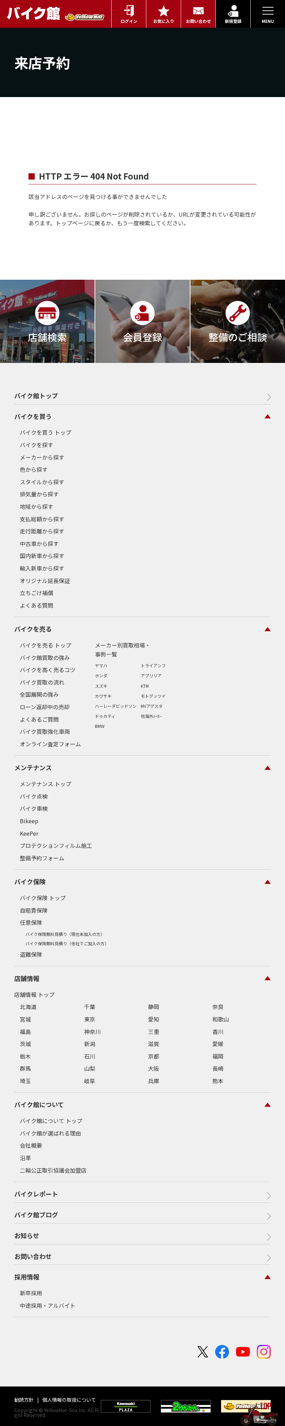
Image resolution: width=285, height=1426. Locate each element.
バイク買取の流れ (42, 682)
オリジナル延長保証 (45, 580)
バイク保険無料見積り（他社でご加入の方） (67, 943)
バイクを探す (36, 445)
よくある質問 (36, 605)
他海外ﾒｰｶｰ (151, 716)
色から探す (34, 469)
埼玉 (25, 1081)
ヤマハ (101, 665)
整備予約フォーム (42, 858)
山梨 (89, 1068)
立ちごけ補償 (36, 593)
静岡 (153, 1006)
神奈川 (92, 1031)
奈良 (217, 1006)
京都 (153, 1056)
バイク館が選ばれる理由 (50, 1133)
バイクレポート (36, 1193)
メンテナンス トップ (45, 784)
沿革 (25, 1158)
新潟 (89, 1044)
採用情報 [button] (26, 1276)
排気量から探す (39, 494)
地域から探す (36, 506)
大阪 (153, 1068)
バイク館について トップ (51, 1120)
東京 (89, 1019)
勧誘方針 (24, 1399)
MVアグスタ (152, 706)
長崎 (217, 1068)
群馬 (25, 1068)
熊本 (217, 1081)
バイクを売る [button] (33, 628)
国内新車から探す (42, 555)
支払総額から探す (42, 519)
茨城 (25, 1044)
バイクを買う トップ (45, 432)
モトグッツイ (153, 696)
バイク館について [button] (39, 1104)
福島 (25, 1031)
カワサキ (103, 696)
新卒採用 (31, 1293)
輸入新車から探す (42, 568)
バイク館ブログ (36, 1214)
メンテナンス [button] (33, 767)
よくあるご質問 (39, 719)
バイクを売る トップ (45, 645)
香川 (217, 1031)
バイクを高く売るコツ (47, 670)
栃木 (25, 1056)
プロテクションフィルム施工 (56, 845)
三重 (153, 1031)
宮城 (25, 1019)
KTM (145, 686)
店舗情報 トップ (34, 994)
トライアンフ (153, 665)
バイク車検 (34, 808)
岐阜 (89, 1081)
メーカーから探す (42, 457)
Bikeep (29, 821)
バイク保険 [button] (30, 881)
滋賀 (153, 1044)
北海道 (28, 1006)
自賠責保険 (34, 910)
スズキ (101, 686)
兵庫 (153, 1081)
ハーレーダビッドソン (116, 706)
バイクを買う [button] (33, 416)
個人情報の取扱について (68, 1399)
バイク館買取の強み (45, 657)
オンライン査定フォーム (50, 744)
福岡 (217, 1056)
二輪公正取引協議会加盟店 (53, 1170)
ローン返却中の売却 (45, 707)
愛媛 (217, 1044)
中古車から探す (39, 543)
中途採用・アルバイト (47, 1305)
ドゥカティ (105, 716)
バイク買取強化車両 (45, 731)
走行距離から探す (42, 531)
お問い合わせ (33, 1256)
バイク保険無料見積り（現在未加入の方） (65, 934)
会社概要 (31, 1145)
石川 (89, 1056)
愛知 (153, 1019)
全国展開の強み (39, 694)
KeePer (29, 833)
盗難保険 (31, 954)
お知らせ (26, 1235)
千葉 (89, 1006)
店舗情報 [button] (26, 978)
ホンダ (101, 675)
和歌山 (220, 1019)
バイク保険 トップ (43, 898)
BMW (100, 726)
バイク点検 (34, 796)
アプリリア (151, 675)
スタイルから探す (42, 482)
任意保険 (31, 922)
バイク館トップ (36, 395)
